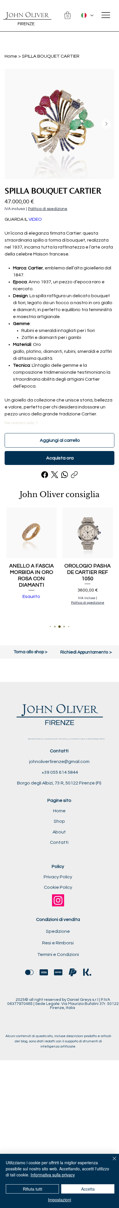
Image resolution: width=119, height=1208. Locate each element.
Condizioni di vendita (58, 919)
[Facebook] (44, 474)
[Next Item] (106, 124)
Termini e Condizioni (58, 954)
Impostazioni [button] (59, 1199)
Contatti (59, 842)
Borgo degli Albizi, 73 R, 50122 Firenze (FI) (59, 783)
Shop (59, 821)
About (59, 832)
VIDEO (35, 219)
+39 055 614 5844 (59, 772)
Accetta (88, 1189)
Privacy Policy (58, 877)
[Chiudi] (111, 1162)
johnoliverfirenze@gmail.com (59, 761)
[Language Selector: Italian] (87, 15)
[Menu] (106, 15)
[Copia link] (74, 474)
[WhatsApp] (64, 474)
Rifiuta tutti (32, 1189)
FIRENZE (26, 24)
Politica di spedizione (87, 603)
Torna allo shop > (30, 651)
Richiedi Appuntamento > (86, 652)
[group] (59, 562)
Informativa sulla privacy (53, 1175)
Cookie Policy (58, 887)
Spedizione (58, 931)
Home (59, 811)
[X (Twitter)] (54, 474)
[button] (67, 15)
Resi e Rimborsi (58, 943)
